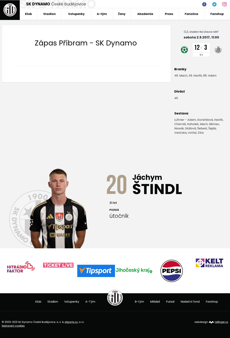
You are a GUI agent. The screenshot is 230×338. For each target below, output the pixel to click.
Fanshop (217, 14)
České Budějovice (56, 4)
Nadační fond (190, 302)
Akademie (145, 14)
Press (169, 14)
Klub (28, 14)
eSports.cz (71, 322)
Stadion (49, 14)
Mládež (155, 302)
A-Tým (90, 302)
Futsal (170, 302)
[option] (21, 268)
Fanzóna (191, 14)
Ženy (121, 14)
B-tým (139, 302)
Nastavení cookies (13, 326)
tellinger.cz (221, 322)
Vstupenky (76, 14)
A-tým (102, 14)
